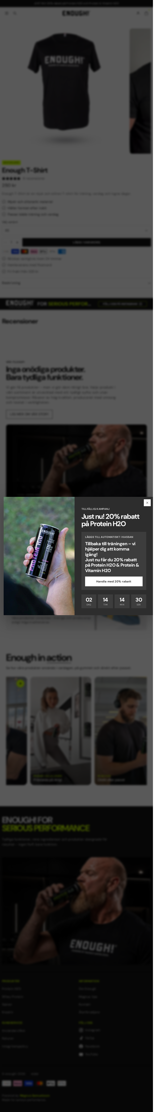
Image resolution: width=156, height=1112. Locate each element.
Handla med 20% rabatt (114, 581)
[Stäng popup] (147, 502)
